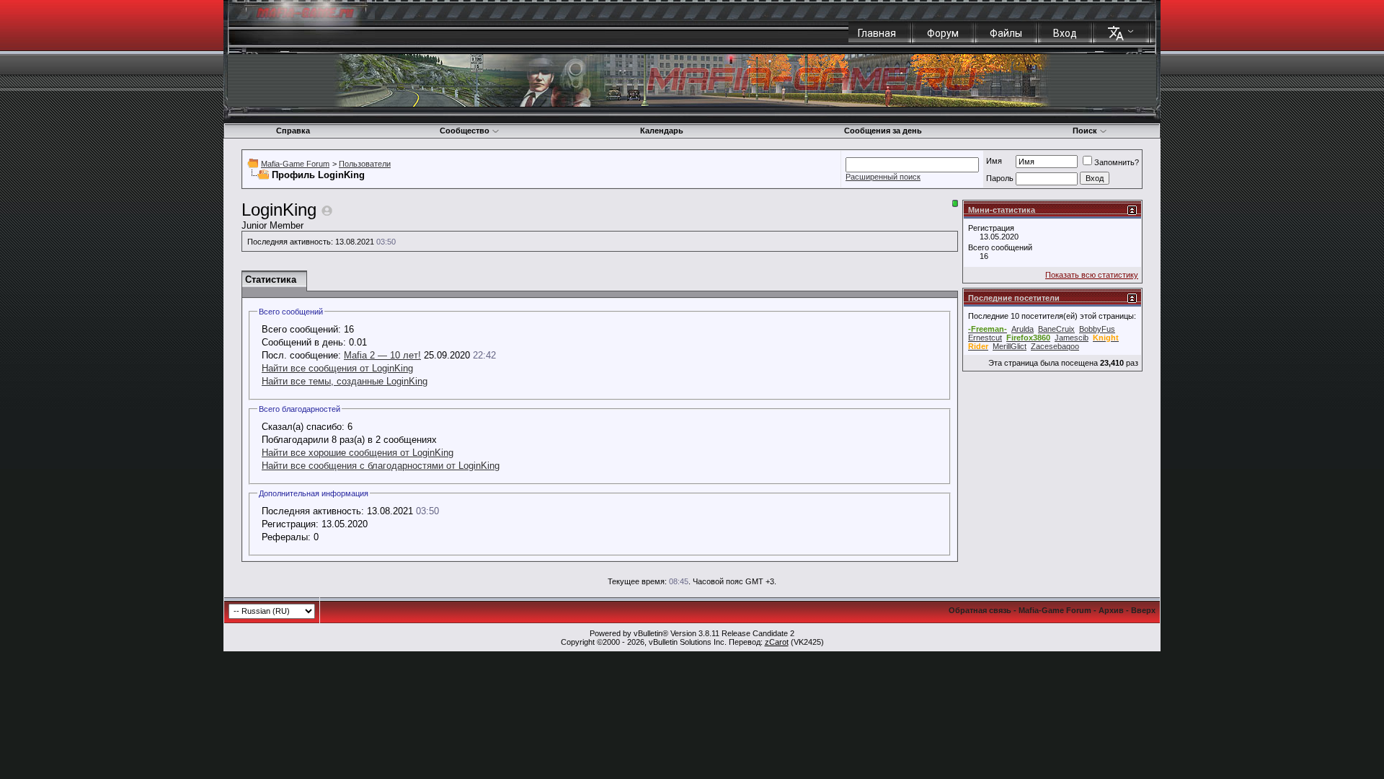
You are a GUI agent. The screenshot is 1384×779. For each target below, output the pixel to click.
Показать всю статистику (1091, 274)
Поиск (1085, 130)
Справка (293, 130)
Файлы (1006, 33)
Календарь (661, 130)
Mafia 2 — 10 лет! (382, 355)
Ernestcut (985, 337)
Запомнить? (1116, 162)
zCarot (777, 642)
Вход (1065, 33)
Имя (994, 161)
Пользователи (365, 163)
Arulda (1022, 329)
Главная (877, 33)
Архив (1111, 610)
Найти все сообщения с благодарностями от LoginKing (381, 465)
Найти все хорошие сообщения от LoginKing (357, 452)
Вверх (1143, 610)
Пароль (999, 178)
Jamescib (1071, 337)
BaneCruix (1056, 329)
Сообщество (464, 130)
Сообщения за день (883, 130)
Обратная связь (980, 610)
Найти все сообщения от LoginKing (337, 368)
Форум (943, 33)
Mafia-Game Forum (295, 163)
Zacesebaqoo (1055, 346)
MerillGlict (1009, 346)
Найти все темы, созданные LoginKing (344, 381)
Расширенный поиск (883, 176)
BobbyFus (1097, 329)
